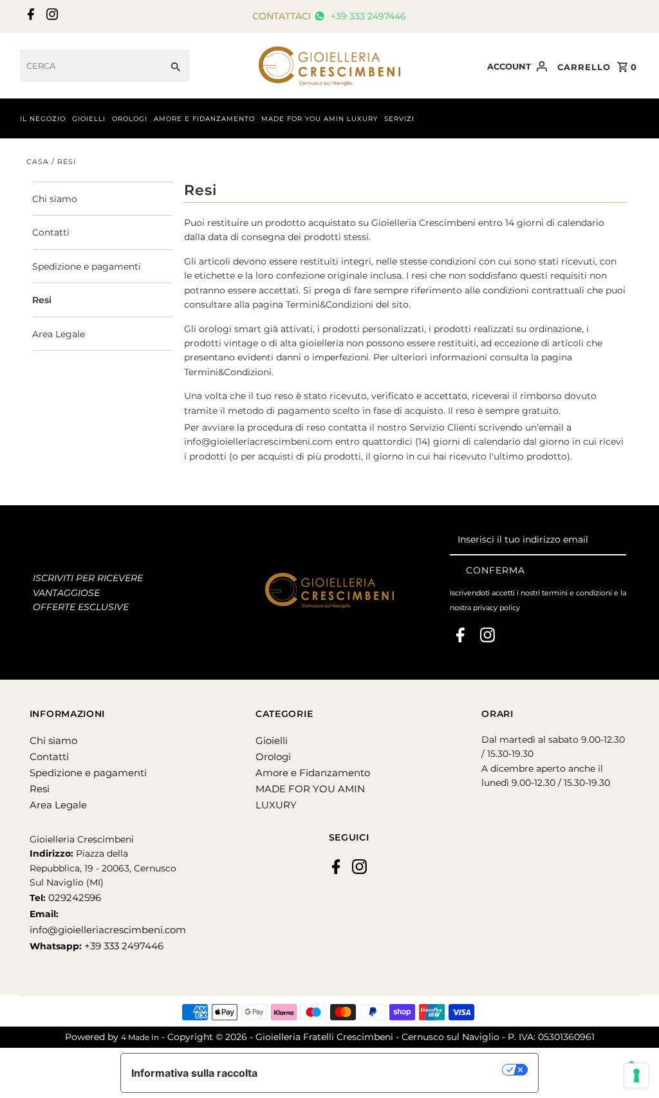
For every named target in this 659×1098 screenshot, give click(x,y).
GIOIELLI (89, 119)
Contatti (51, 232)
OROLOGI (129, 119)
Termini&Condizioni (329, 304)
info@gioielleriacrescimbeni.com (258, 441)
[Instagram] (50, 17)
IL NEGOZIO (43, 119)
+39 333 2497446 (367, 16)
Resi (41, 300)
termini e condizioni (577, 592)
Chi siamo (54, 199)
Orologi (273, 756)
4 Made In (140, 1037)
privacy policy (496, 607)
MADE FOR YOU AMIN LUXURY (319, 119)
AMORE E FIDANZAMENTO (204, 119)
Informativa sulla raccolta (194, 1072)
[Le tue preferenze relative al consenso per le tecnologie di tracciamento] (636, 1075)
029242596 (73, 897)
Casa (37, 161)
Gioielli (271, 740)
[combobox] (91, 66)
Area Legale (58, 334)
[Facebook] (29, 17)
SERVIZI (399, 119)
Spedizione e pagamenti (86, 266)
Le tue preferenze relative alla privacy (386, 1069)
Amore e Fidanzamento (312, 773)
